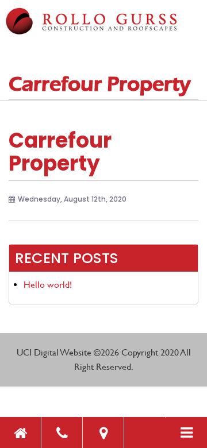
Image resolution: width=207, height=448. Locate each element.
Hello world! (48, 284)
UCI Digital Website (54, 352)
